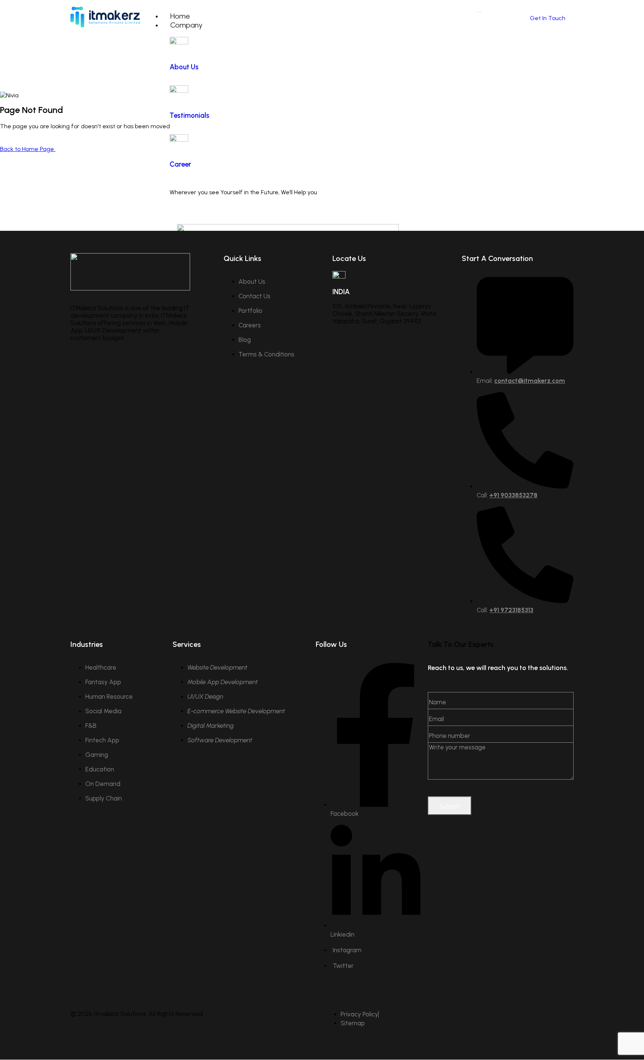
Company (186, 25)
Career (180, 164)
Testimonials (189, 115)
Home (180, 16)
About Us (184, 67)
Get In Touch (547, 18)
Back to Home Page (28, 148)
